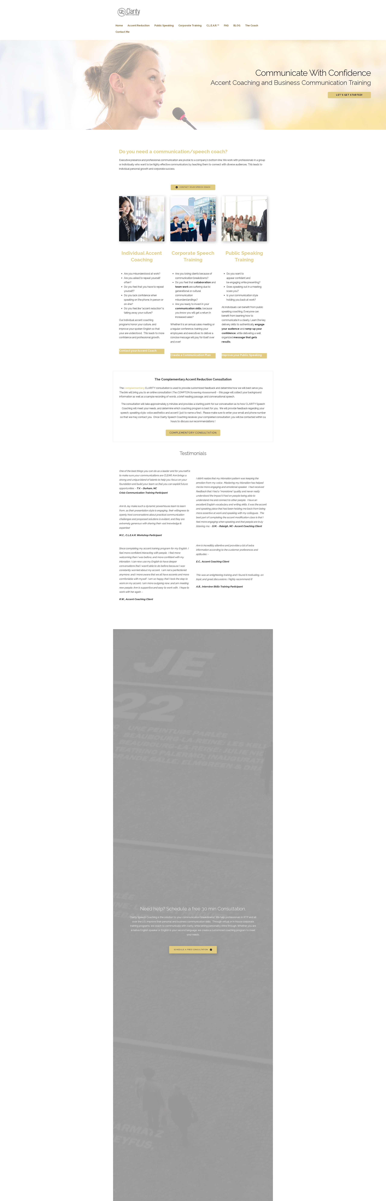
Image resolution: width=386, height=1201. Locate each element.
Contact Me (122, 31)
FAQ (226, 25)
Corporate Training (189, 25)
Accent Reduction (138, 25)
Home (119, 25)
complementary (134, 388)
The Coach (251, 25)
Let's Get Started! (349, 95)
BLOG (236, 25)
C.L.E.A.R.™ (212, 25)
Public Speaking (164, 25)
